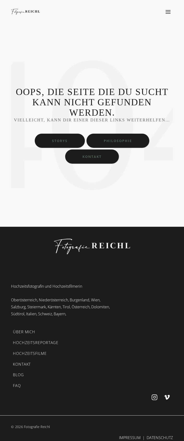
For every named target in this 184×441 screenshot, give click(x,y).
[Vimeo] (167, 397)
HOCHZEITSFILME (30, 353)
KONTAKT (22, 364)
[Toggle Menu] (168, 12)
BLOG (18, 374)
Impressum (130, 437)
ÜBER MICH (24, 331)
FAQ (17, 385)
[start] (92, 246)
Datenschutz (160, 437)
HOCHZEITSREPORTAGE (35, 342)
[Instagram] (155, 397)
